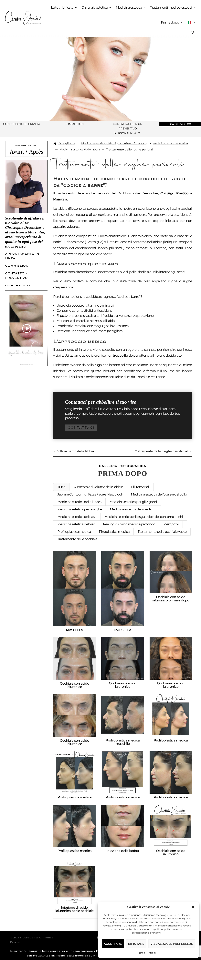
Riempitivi (171, 524)
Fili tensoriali (140, 487)
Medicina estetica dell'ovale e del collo (159, 494)
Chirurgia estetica (94, 7)
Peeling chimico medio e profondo (129, 524)
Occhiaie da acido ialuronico (122, 685)
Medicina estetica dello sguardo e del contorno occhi (143, 517)
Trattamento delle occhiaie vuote (162, 532)
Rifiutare (136, 943)
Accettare (113, 943)
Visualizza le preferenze (172, 943)
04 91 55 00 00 (18, 285)
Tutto (61, 487)
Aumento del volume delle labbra (98, 487)
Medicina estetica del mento (131, 509)
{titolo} (142, 952)
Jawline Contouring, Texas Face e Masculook (90, 494)
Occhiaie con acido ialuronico (74, 685)
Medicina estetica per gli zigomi (133, 502)
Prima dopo (170, 22)
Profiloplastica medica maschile (123, 742)
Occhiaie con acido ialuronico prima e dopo (170, 598)
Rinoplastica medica (114, 532)
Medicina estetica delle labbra (79, 502)
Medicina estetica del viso (76, 524)
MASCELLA (74, 630)
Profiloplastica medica (74, 532)
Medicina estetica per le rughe (79, 509)
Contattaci (81, 427)
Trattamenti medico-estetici (171, 7)
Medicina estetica (129, 7)
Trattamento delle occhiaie (77, 539)
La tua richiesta (62, 7)
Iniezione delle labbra (123, 851)
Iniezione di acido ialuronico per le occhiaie (74, 909)
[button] (193, 907)
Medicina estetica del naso (76, 517)
